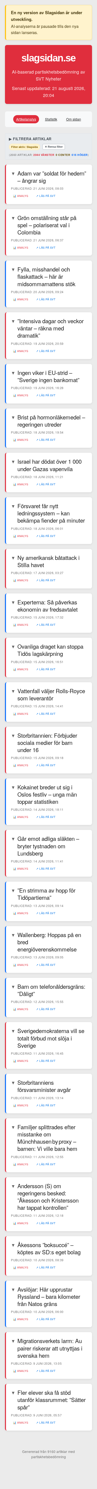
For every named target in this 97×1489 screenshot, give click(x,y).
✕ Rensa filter (54, 146)
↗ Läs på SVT (45, 196)
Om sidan (73, 119)
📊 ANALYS (20, 196)
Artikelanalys (26, 119)
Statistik (51, 119)
